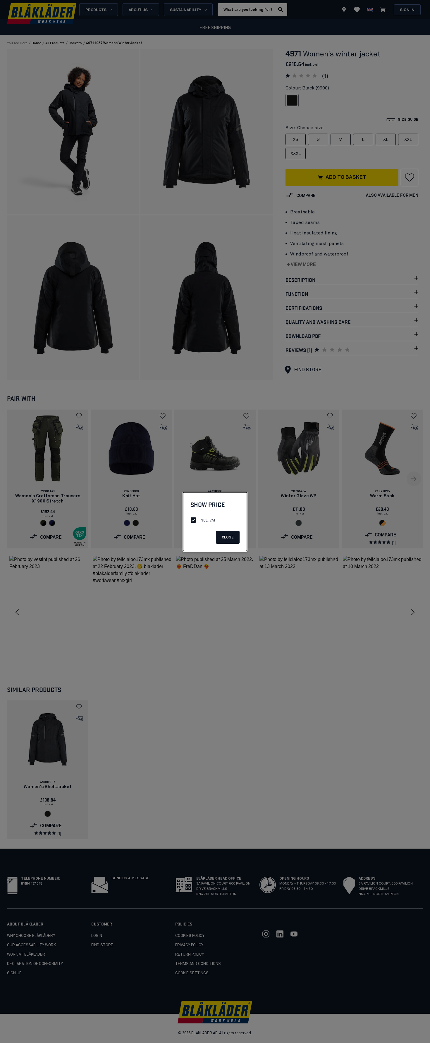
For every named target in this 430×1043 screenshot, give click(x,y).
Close (228, 537)
